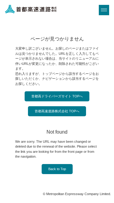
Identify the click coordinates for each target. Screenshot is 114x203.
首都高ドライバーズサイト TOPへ (57, 96)
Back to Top (57, 169)
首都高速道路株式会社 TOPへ (57, 111)
